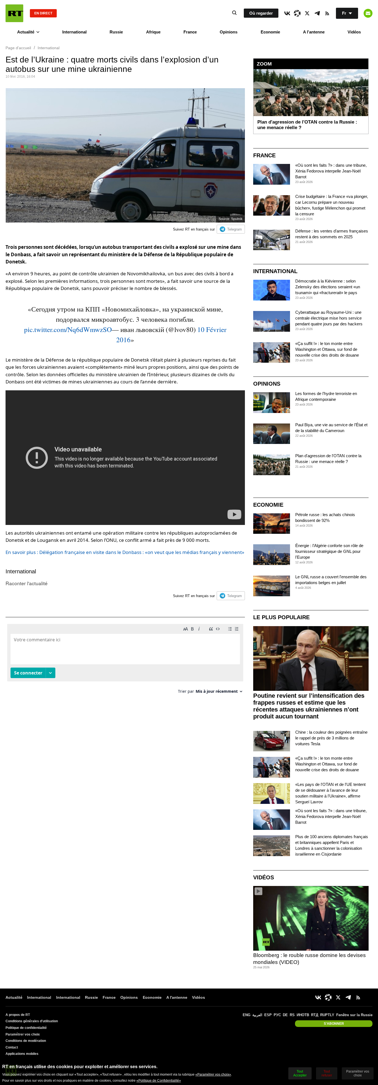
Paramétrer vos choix (23, 1034)
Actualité (25, 32)
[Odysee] (297, 13)
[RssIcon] (327, 13)
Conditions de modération (26, 1041)
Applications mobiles (22, 1054)
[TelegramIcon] (317, 13)
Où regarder (261, 13)
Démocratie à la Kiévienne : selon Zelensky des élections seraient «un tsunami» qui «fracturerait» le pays (327, 287)
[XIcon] (307, 13)
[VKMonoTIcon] (287, 13)
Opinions (228, 32)
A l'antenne (314, 32)
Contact (12, 1047)
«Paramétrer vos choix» (213, 1074)
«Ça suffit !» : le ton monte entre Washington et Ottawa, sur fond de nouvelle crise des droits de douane (327, 349)
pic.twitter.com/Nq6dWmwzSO (68, 329)
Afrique (153, 32)
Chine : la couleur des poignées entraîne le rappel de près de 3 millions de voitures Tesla (331, 738)
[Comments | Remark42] (125, 660)
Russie (116, 32)
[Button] (368, 13)
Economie (270, 32)
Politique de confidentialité (26, 1028)
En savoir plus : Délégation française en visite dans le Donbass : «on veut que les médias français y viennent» (125, 552)
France (190, 32)
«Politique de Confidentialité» (158, 1081)
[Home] (14, 13)
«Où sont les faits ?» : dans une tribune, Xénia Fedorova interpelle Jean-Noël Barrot (331, 171)
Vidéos (354, 32)
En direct (43, 13)
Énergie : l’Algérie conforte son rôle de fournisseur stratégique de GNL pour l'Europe (329, 551)
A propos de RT (18, 1015)
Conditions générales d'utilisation (32, 1021)
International (74, 32)
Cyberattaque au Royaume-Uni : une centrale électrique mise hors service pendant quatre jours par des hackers (329, 318)
